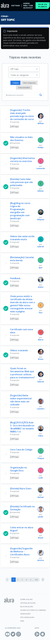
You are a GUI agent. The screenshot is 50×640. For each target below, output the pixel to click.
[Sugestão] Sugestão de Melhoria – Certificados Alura (21, 551)
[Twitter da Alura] (13, 634)
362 (36, 580)
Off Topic (8, 20)
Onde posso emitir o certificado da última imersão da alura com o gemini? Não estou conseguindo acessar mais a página (22, 304)
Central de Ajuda (27, 603)
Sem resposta (29, 82)
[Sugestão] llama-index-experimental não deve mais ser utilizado (21, 400)
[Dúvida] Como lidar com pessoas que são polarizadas (21, 182)
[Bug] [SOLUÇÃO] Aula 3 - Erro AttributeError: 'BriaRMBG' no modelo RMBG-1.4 (22, 427)
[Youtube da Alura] (7, 634)
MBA (22, 621)
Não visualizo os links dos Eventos (21, 139)
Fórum (4, 16)
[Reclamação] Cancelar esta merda (22, 259)
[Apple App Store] (42, 634)
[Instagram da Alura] (18, 634)
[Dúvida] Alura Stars (20, 488)
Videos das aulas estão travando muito (22, 238)
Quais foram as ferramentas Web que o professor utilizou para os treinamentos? (22, 373)
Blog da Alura (26, 606)
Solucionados (24, 87)
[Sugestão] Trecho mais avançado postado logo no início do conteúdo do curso (22, 115)
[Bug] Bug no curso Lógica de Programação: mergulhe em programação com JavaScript (20, 211)
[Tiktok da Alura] (24, 634)
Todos (15, 82)
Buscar (40, 95)
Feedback (15, 278)
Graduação (25, 614)
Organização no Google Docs (18, 469)
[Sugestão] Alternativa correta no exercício (22, 160)
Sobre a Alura (26, 599)
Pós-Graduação (27, 617)
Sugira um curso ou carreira (33, 610)
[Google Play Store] (37, 634)
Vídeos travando (19, 350)
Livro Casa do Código (21, 449)
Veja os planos (42, 5)
